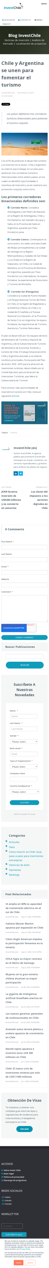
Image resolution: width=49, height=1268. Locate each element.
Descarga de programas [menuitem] (15, 1180)
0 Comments (7, 96)
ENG (5, 24)
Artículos (14, 842)
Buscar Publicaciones (20, 647)
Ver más (24, 1129)
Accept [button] (18, 1262)
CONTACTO (25, 20)
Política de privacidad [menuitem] (14, 1177)
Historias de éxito (19, 865)
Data (12, 847)
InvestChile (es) (8, 92)
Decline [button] (30, 1262)
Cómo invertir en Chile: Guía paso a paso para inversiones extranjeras (26, 856)
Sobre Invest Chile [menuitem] (12, 1170)
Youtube (8, 1204)
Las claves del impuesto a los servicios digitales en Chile (39, 500)
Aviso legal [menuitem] (9, 1173)
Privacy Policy (25, 1249)
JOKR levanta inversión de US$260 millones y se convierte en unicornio (11, 500)
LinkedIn (16, 473)
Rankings (14, 874)
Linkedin (8, 1200)
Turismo (13, 432)
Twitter (21, 473)
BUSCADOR (9, 20)
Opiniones (15, 870)
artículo (15, 395)
